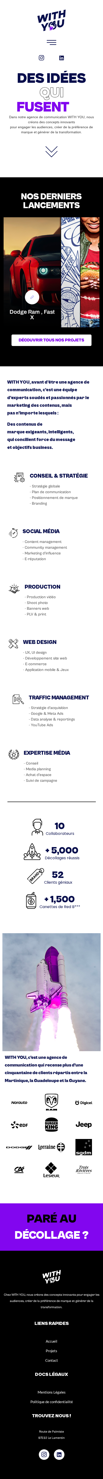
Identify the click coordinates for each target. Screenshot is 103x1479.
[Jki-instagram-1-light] (41, 58)
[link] (32, 297)
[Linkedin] (61, 58)
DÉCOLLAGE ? (52, 1235)
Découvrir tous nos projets (51, 340)
